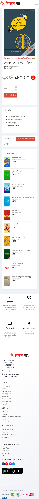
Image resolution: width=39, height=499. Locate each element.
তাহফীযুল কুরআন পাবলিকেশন (18, 186)
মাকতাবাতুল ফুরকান (16, 239)
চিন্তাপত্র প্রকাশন (16, 279)
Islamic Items (6, 396)
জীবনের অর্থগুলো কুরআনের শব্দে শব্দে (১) (21, 277)
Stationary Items (7, 394)
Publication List (6, 391)
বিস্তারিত (8, 110)
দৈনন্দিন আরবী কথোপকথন (18, 171)
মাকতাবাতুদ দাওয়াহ (16, 265)
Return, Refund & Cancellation (12, 416)
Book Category (6, 386)
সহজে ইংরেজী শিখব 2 (17, 158)
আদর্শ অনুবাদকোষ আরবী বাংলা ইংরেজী (21, 250)
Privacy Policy (6, 419)
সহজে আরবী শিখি (16, 224)
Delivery (4, 414)
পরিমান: (5, 88)
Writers (4, 388)
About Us (5, 411)
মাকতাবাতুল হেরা (15, 226)
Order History (6, 432)
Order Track (5, 448)
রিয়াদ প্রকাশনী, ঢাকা (16, 173)
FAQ (3, 456)
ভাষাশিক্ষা (9, 69)
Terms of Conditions (8, 422)
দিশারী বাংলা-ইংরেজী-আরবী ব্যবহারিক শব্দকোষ (23, 197)
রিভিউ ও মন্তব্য (10, 139)
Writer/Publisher (7, 401)
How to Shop (6, 453)
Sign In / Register (7, 429)
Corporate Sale (7, 399)
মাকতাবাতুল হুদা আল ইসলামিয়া (19, 160)
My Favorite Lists (7, 434)
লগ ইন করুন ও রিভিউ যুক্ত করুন (26, 139)
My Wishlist (5, 437)
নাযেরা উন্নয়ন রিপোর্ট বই (18, 184)
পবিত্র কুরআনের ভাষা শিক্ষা (18, 237)
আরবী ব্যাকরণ (15, 210)
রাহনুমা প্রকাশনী (13, 67)
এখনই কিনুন (11, 95)
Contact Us (5, 450)
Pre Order (5, 404)
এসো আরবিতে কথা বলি (17, 263)
